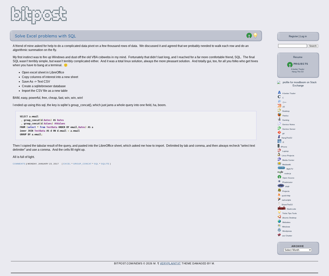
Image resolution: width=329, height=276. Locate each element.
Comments (19, 164)
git (283, 133)
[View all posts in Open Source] (249, 37)
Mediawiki (286, 164)
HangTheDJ (287, 138)
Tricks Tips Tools (289, 213)
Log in (303, 36)
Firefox (285, 116)
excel (67, 164)
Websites (286, 222)
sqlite (105, 164)
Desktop (286, 111)
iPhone (284, 147)
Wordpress (287, 231)
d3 (284, 107)
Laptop (285, 151)
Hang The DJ (297, 72)
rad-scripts (286, 200)
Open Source (288, 178)
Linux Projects (288, 155)
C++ (284, 102)
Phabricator (287, 182)
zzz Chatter (287, 236)
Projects (301, 64)
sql (96, 164)
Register (293, 36)
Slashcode (291, 209)
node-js (287, 173)
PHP (287, 187)
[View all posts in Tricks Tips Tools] (255, 37)
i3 (283, 142)
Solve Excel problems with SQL (45, 35)
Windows (286, 227)
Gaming (285, 120)
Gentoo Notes (288, 124)
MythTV (290, 169)
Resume (297, 57)
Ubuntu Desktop (289, 218)
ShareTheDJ (287, 205)
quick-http (286, 196)
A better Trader (297, 69)
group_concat (82, 164)
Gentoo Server (288, 129)
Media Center (288, 160)
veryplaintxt (170, 263)
